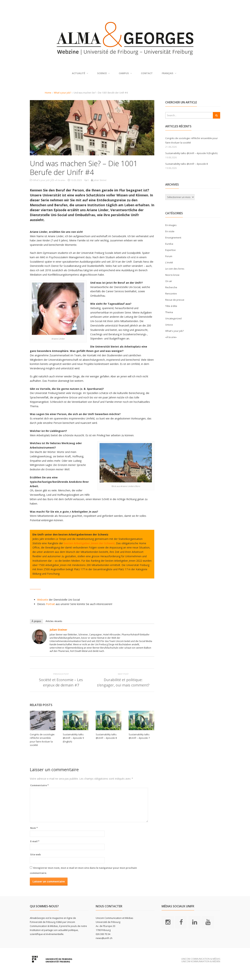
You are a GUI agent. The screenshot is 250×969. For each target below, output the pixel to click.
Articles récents (54, 621)
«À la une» (60, 180)
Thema (169, 312)
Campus (124, 73)
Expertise (170, 250)
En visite (169, 231)
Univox (169, 324)
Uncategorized (173, 318)
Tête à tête (171, 306)
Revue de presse (174, 299)
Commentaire (39, 785)
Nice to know (172, 275)
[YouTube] (208, 922)
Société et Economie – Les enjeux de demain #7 (61, 682)
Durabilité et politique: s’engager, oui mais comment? (123, 682)
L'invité (169, 262)
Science (102, 73)
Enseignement (173, 237)
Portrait (50, 604)
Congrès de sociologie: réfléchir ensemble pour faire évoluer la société (42, 740)
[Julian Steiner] (39, 641)
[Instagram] (168, 922)
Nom (34, 828)
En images (171, 225)
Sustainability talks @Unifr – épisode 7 (139, 736)
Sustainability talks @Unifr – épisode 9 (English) (73, 738)
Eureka (169, 243)
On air (168, 281)
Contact (147, 73)
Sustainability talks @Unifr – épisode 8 (106, 736)
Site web (35, 854)
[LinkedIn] (194, 922)
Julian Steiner (58, 629)
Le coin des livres (174, 268)
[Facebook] (181, 922)
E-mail (34, 841)
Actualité (78, 73)
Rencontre (171, 293)
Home (48, 92)
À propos (36, 621)
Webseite (42, 599)
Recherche (171, 287)
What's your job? (62, 92)
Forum (168, 256)
